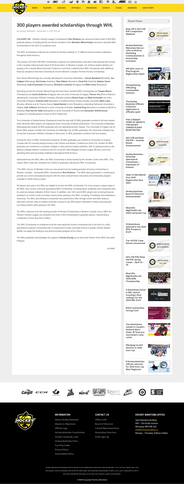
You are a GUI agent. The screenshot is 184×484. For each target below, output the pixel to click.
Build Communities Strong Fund (135, 309)
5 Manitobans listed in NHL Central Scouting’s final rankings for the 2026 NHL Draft (135, 295)
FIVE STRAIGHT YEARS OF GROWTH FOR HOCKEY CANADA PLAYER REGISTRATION (135, 124)
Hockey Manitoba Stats (66, 441)
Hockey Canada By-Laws (66, 437)
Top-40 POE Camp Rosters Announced (135, 242)
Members (132, 8)
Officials (76, 8)
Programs (91, 8)
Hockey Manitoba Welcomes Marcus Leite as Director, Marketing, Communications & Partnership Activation (135, 53)
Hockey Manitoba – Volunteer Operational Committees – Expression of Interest (135, 161)
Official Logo (61, 428)
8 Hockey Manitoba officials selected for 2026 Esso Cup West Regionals (135, 365)
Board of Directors (104, 424)
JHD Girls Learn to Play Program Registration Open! (135, 71)
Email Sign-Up (102, 437)
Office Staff (101, 419)
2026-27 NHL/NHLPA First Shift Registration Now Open (136, 179)
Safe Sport (148, 8)
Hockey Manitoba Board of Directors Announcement (135, 194)
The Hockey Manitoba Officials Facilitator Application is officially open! (135, 106)
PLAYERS (47, 8)
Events (106, 8)
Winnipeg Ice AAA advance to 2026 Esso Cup (134, 348)
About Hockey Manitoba (66, 419)
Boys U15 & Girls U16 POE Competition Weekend (135, 32)
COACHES (61, 8)
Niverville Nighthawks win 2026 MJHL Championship (133, 277)
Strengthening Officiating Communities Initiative (133, 89)
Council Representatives (107, 428)
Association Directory (105, 432)
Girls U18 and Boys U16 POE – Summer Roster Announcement (135, 142)
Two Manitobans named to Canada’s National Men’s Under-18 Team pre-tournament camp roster (135, 331)
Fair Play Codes (62, 445)
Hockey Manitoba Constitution (70, 432)
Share (112, 248)
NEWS (35, 8)
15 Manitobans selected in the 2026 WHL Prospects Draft (136, 228)
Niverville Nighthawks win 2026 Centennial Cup (136, 210)
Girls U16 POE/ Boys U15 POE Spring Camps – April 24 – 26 (135, 261)
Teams (119, 8)
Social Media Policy (64, 454)
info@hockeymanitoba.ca (146, 430)
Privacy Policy (61, 449)
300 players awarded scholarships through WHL (65, 25)
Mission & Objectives (65, 424)
